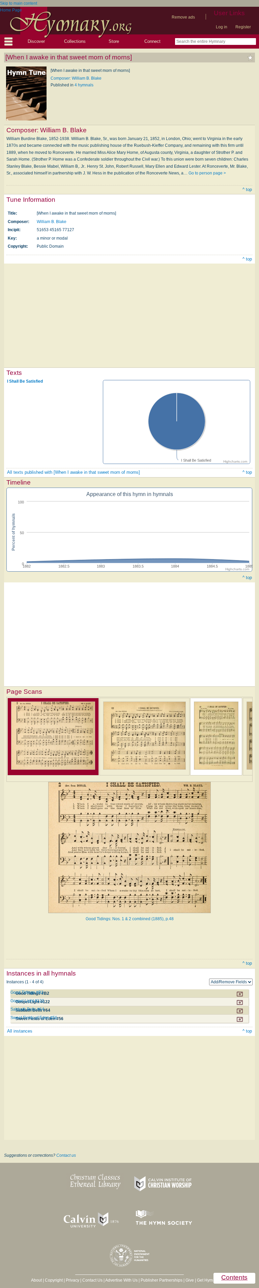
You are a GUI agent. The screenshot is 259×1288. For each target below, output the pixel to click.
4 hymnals (84, 85)
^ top (247, 189)
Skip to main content (18, 3)
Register (243, 27)
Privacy (72, 1280)
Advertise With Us (121, 1280)
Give (189, 1280)
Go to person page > (207, 173)
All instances (19, 1031)
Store (114, 41)
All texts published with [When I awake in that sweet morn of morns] (73, 472)
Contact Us (92, 1280)
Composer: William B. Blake (76, 78)
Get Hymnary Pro (212, 1280)
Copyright (54, 1280)
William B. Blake (51, 221)
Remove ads (183, 17)
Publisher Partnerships (161, 1280)
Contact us (66, 1155)
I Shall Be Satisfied (25, 381)
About (36, 1280)
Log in (221, 27)
